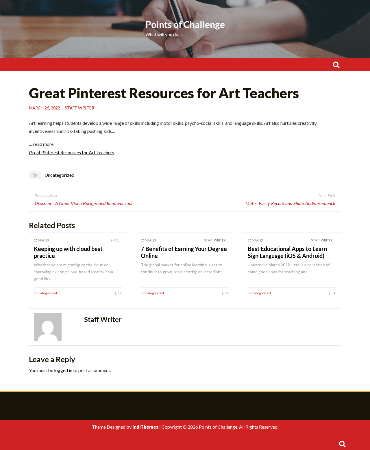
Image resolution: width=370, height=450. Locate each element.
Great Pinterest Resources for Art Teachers (71, 152)
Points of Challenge (185, 24)
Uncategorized (59, 175)
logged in (63, 370)
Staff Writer (79, 107)
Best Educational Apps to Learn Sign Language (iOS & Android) (287, 252)
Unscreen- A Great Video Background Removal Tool (83, 203)
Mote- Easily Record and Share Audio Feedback (290, 203)
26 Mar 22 (41, 240)
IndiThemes (145, 426)
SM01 (114, 240)
